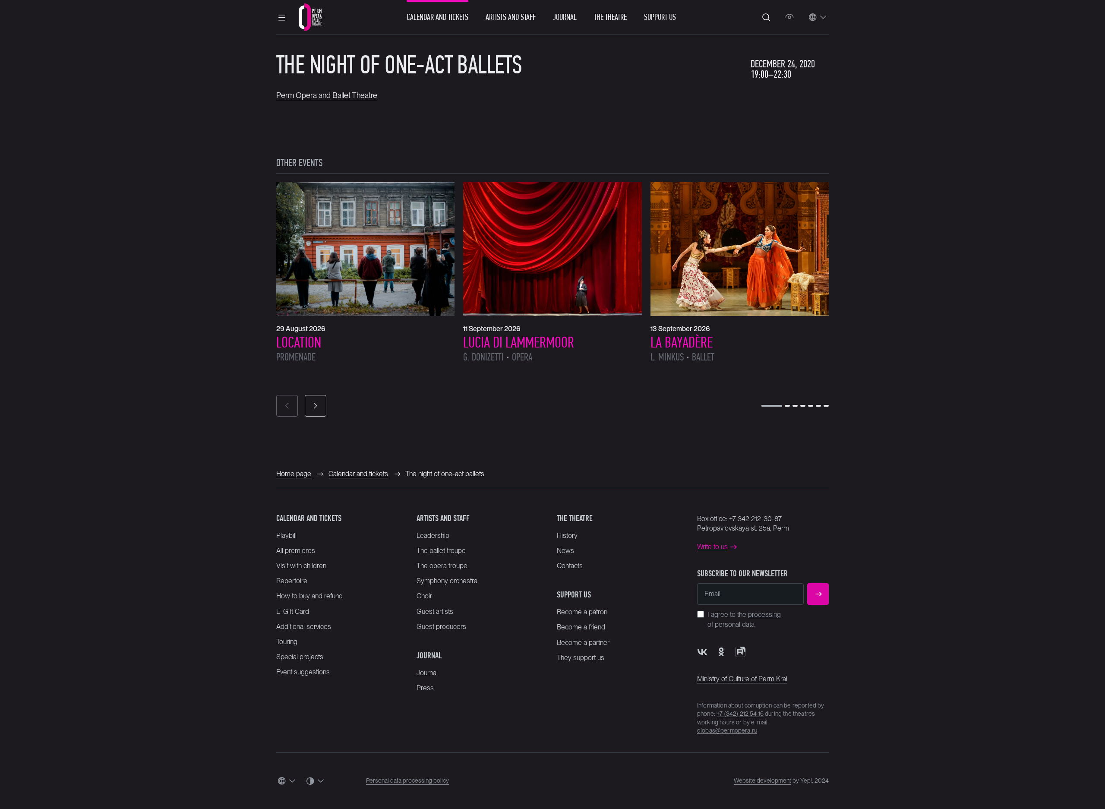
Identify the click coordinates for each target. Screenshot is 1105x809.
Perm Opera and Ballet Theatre (326, 95)
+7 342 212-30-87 (755, 519)
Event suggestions (303, 672)
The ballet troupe (441, 551)
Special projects (299, 657)
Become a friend (581, 627)
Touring (286, 642)
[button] (282, 17)
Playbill (286, 535)
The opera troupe (442, 566)
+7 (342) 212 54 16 (740, 713)
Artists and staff (443, 518)
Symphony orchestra (447, 581)
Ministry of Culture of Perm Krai (742, 679)
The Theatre (610, 17)
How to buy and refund (309, 596)
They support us (580, 658)
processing (764, 614)
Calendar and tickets (308, 518)
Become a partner (583, 642)
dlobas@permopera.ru (727, 730)
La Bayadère (681, 342)
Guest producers (441, 627)
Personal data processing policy (407, 780)
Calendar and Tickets (437, 17)
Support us (660, 17)
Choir (424, 596)
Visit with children (301, 566)
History (567, 535)
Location (298, 342)
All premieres (295, 551)
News (565, 551)
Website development (762, 780)
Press (425, 688)
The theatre (575, 518)
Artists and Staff (511, 17)
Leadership (433, 535)
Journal (565, 17)
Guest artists (435, 611)
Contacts (570, 566)
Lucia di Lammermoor (518, 342)
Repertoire (291, 581)
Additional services (303, 627)
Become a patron (582, 612)
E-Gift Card (292, 611)
